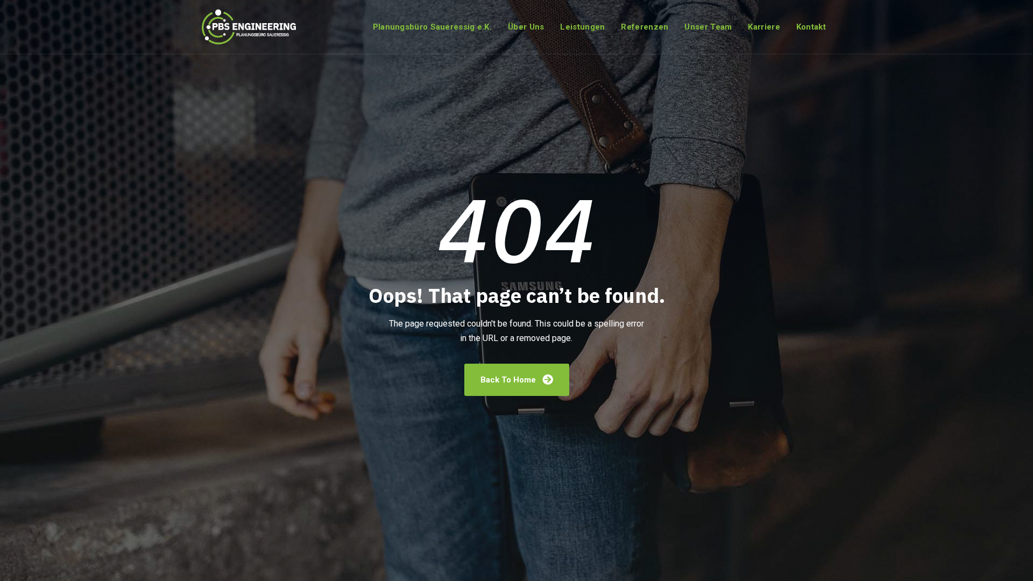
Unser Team (708, 27)
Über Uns (526, 27)
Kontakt (811, 27)
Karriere (764, 27)
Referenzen (644, 27)
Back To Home (509, 380)
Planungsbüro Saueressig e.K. (432, 27)
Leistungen (582, 27)
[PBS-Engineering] (251, 27)
